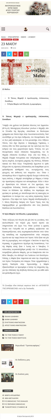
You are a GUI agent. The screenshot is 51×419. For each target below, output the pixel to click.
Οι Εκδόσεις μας (22, 360)
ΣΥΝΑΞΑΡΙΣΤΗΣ (13, 37)
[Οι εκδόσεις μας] (7, 363)
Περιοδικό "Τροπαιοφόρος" (27, 345)
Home (3, 37)
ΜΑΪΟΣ (23, 37)
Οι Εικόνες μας (22, 374)
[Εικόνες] (7, 377)
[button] (47, 29)
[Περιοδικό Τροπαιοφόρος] (7, 347)
